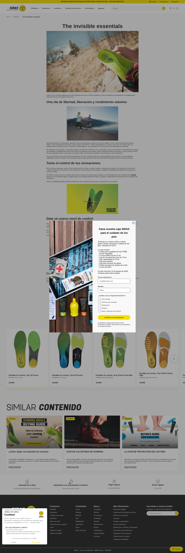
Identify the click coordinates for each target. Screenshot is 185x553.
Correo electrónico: (105, 277)
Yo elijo (13, 542)
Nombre (101, 286)
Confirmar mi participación (114, 317)
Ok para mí (36, 542)
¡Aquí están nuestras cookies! (14, 530)
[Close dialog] (133, 223)
